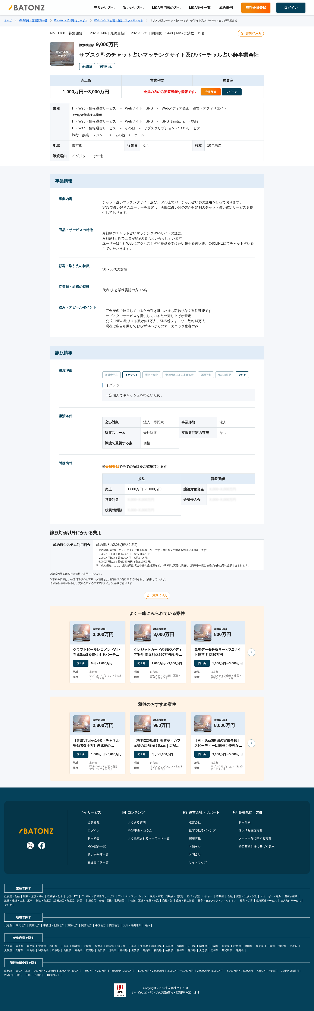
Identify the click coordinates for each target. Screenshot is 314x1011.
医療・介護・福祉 (33, 896)
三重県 (271, 946)
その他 (8, 905)
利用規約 (245, 822)
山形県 (65, 946)
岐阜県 (237, 946)
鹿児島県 (227, 950)
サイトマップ (198, 862)
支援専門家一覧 (98, 862)
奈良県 (31, 950)
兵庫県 (19, 950)
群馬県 (110, 946)
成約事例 (226, 7)
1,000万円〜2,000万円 (151, 971)
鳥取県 (56, 950)
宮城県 (42, 946)
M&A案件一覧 (200, 7)
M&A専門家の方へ (166, 7)
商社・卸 (167, 900)
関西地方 (86, 925)
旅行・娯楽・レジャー (200, 896)
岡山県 (78, 950)
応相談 (8, 971)
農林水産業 (291, 896)
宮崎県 (214, 950)
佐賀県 (169, 950)
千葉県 (132, 946)
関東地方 (34, 925)
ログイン (94, 830)
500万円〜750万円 (96, 971)
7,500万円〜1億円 (267, 971)
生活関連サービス (266, 900)
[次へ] (251, 652)
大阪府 (8, 950)
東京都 (144, 946)
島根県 (67, 950)
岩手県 (31, 946)
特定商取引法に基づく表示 (256, 846)
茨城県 (87, 946)
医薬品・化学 (55, 896)
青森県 (19, 946)
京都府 (294, 946)
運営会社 (195, 822)
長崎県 (180, 950)
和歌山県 (43, 950)
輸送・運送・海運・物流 (145, 900)
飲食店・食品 (12, 896)
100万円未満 (23, 971)
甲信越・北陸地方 (53, 925)
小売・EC (72, 896)
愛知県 (260, 946)
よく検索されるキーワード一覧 (149, 838)
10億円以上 (53, 975)
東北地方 (21, 925)
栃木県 (99, 946)
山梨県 (214, 946)
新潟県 (169, 946)
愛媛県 (135, 950)
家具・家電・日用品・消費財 (166, 896)
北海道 (8, 925)
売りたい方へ (104, 7)
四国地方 (114, 925)
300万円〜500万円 (70, 971)
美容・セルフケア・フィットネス (217, 900)
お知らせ (195, 846)
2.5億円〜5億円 (13, 975)
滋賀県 (282, 946)
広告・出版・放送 (246, 896)
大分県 (203, 950)
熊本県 (192, 950)
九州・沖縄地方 (132, 925)
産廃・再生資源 (185, 900)
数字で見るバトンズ (202, 830)
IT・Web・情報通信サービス (70, 20)
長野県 (226, 946)
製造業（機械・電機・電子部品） (107, 900)
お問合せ (195, 854)
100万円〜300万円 (45, 971)
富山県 (180, 946)
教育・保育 (246, 900)
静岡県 (248, 946)
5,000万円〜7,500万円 (240, 971)
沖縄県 (240, 950)
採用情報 (195, 838)
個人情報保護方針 (251, 830)
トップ (8, 20)
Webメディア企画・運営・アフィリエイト (118, 20)
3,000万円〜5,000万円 (210, 971)
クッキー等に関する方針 (255, 838)
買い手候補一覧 (98, 854)
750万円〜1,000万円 (122, 971)
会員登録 (112, 466)
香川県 (124, 950)
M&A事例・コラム (140, 830)
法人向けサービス (290, 900)
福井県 (203, 946)
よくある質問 (137, 822)
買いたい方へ (133, 7)
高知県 (146, 950)
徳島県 (112, 950)
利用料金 (94, 838)
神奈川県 (156, 946)
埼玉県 (121, 946)
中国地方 (100, 925)
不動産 (220, 896)
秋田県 (53, 946)
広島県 (90, 950)
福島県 (76, 946)
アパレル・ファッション (132, 896)
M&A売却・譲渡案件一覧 (33, 20)
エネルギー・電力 (270, 896)
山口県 (101, 950)
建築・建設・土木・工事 (18, 900)
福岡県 (158, 950)
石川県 (192, 946)
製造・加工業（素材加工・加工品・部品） (60, 900)
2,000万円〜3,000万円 (180, 971)
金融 (230, 896)
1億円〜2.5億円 (290, 971)
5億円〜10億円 (34, 975)
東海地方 (72, 925)
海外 (147, 925)
